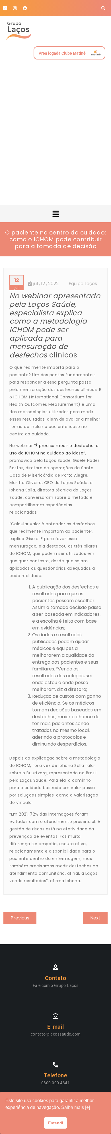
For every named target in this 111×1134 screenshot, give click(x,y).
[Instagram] (15, 8)
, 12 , (46, 283)
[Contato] (55, 967)
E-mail (55, 1026)
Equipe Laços (83, 283)
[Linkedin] (5, 8)
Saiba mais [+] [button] (75, 1107)
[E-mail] (55, 1016)
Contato (55, 978)
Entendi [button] (55, 1123)
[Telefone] (55, 1064)
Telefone (55, 1075)
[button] (55, 213)
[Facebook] (25, 8)
